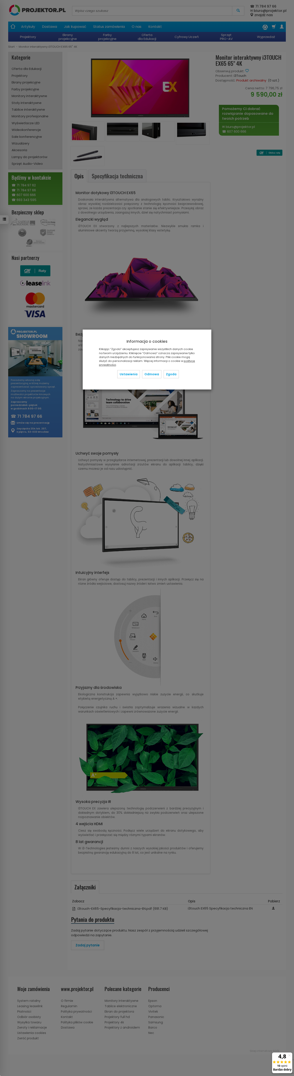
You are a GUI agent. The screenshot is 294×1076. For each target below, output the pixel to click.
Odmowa (151, 374)
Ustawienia (129, 374)
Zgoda (171, 374)
